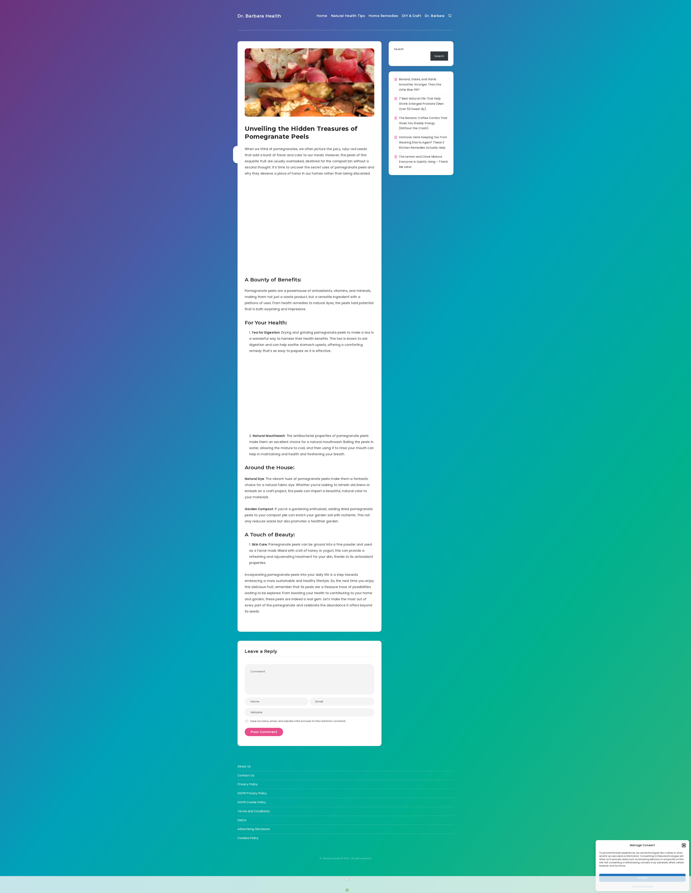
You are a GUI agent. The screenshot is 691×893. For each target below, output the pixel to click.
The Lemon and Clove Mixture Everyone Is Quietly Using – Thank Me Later (423, 162)
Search (399, 49)
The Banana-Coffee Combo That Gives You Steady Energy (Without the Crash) (423, 123)
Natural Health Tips (348, 16)
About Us (244, 766)
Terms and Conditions (254, 811)
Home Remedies (383, 16)
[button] (684, 845)
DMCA (242, 820)
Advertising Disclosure (254, 829)
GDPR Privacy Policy (252, 793)
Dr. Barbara (434, 16)
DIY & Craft (411, 16)
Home (322, 16)
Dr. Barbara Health (259, 16)
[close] (347, 878)
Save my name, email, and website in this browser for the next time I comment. (298, 721)
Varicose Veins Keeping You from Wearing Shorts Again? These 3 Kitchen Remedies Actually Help (423, 142)
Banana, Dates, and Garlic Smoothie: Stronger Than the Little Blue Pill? (420, 84)
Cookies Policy (248, 838)
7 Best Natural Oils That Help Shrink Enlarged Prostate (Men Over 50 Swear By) (421, 103)
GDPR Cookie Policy (252, 802)
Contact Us (246, 775)
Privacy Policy (248, 784)
